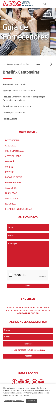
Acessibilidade (13, 156)
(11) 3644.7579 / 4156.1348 (23, 91)
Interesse (28, 344)
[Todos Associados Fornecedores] (41, 64)
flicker (41, 382)
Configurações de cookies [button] (14, 401)
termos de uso (39, 350)
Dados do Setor (13, 177)
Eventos (9, 172)
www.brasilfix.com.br (16, 85)
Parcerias (10, 203)
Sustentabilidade (14, 151)
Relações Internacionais (18, 209)
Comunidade (11, 198)
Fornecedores (13, 182)
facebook (14, 382)
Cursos (9, 166)
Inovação (10, 161)
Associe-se (11, 188)
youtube (34, 382)
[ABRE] (18, 4)
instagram (21, 382)
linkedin (27, 382)
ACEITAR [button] (31, 401)
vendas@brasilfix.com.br (20, 106)
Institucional (12, 140)
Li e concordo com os (29, 350)
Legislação (11, 193)
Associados (11, 145)
